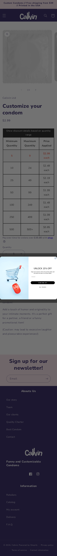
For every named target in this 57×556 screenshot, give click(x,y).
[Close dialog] (55, 258)
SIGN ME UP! (42, 282)
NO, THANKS (42, 287)
